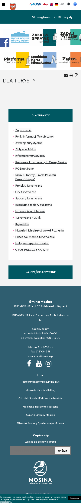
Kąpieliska (22, 224)
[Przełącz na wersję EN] (51, 3)
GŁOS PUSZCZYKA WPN (32, 250)
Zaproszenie (23, 130)
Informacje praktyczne (30, 211)
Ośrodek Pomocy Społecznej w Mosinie (40, 423)
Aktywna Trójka (25, 149)
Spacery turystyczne (28, 198)
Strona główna (41, 17)
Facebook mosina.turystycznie (35, 237)
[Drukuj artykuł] (71, 75)
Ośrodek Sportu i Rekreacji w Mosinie (40, 398)
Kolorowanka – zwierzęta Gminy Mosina (41, 162)
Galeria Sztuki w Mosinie (40, 415)
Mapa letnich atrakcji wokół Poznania (39, 230)
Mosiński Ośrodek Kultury (41, 390)
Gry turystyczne (25, 192)
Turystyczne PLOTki (28, 217)
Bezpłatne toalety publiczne (33, 205)
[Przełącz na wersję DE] (56, 3)
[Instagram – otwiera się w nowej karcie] (48, 362)
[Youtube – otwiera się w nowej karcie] (38, 362)
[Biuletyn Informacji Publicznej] (45, 3)
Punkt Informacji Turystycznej (34, 136)
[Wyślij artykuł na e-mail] (66, 75)
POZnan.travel (24, 168)
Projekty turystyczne (28, 185)
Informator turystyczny (30, 156)
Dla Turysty (65, 17)
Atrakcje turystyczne (29, 143)
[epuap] (35, 3)
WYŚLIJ (62, 450)
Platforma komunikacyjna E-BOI (41, 381)
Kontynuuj (74, 498)
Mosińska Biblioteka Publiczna (40, 406)
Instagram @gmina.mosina (32, 243)
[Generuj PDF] (76, 75)
